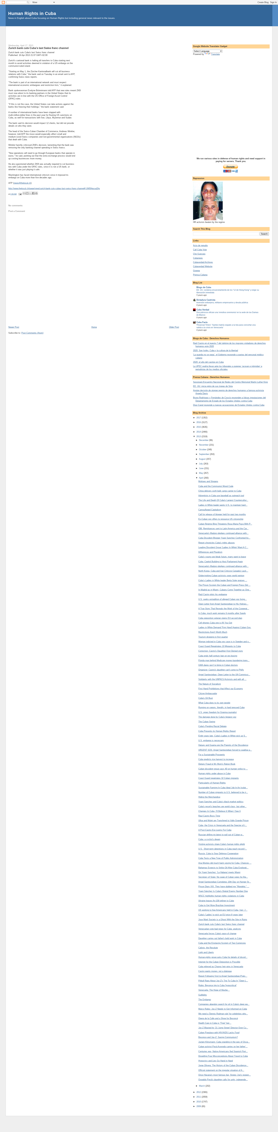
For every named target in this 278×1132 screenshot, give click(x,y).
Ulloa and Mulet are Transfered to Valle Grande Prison (223, 820)
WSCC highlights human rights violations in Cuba (221, 896)
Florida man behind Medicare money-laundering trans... (224, 660)
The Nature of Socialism (209, 684)
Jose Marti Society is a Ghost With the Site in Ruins (222, 919)
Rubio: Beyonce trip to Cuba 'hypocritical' (217, 985)
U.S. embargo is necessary (211, 740)
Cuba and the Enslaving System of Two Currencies (222, 943)
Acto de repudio (200, 245)
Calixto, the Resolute (208, 948)
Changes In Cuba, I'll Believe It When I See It (219, 811)
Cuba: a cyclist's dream (209, 839)
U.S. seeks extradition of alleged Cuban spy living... (222, 599)
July (201, 463)
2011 (199, 1097)
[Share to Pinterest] (36, 193)
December (204, 440)
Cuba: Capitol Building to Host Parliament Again (220, 561)
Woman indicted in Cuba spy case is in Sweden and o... (224, 641)
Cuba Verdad (202, 310)
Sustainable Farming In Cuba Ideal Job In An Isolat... (223, 787)
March (202, 1086)
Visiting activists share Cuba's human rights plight (221, 844)
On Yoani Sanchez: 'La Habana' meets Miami (219, 872)
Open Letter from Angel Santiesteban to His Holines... (223, 604)
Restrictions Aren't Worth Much (212, 632)
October (203, 449)
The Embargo (204, 999)
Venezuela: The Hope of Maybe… (214, 990)
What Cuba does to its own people (214, 703)
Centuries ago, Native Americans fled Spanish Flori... (223, 1051)
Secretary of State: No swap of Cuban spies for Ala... (223, 877)
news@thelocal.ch (22, 183)
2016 (199, 422)
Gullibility (202, 995)
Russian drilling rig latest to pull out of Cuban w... (221, 834)
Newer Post (13, 327)
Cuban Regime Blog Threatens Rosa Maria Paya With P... (225, 524)
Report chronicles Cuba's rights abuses (216, 543)
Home (94, 327)
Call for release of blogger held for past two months (222, 514)
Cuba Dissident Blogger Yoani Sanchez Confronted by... (224, 538)
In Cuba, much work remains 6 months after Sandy (222, 613)
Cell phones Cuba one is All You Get (215, 623)
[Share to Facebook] (33, 193)
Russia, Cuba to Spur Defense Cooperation (218, 853)
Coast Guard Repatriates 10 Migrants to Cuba (219, 646)
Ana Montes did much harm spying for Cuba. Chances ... (224, 863)
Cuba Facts (202, 322)
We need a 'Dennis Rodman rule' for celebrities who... (223, 1014)
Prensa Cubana (200, 275)
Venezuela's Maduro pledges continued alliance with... (223, 533)
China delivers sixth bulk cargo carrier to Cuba (219, 491)
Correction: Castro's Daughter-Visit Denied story (220, 651)
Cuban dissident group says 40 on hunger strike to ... (223, 769)
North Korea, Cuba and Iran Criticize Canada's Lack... (223, 571)
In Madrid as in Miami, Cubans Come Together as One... (224, 590)
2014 (199, 432)
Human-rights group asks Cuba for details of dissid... (222, 957)
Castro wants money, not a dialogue (215, 971)
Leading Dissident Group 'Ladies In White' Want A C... (223, 547)
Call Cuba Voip (200, 249)
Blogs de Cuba (203, 287)
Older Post (174, 327)
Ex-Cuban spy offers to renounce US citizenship (220, 519)
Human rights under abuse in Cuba (214, 773)
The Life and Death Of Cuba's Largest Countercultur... (223, 500)
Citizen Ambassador (207, 693)
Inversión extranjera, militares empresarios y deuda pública (222, 302)
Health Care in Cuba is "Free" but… (214, 1023)
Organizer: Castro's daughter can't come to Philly (221, 670)
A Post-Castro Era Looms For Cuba (214, 830)
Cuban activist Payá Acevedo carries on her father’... (223, 1046)
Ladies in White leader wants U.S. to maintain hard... (222, 505)
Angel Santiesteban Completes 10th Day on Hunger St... (224, 882)
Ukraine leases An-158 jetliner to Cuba (216, 900)
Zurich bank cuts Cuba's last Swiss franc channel (221, 924)
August (202, 459)
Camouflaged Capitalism (209, 510)
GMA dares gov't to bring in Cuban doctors (218, 665)
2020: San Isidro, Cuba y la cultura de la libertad (215, 350)
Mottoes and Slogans (208, 481)
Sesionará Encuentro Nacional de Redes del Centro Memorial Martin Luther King (230, 382)
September (204, 454)
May (201, 473)
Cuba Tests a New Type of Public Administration (220, 858)
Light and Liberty (206, 952)
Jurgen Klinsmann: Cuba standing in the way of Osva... (224, 1042)
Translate (215, 54)
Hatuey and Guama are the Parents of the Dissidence (223, 745)
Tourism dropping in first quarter (213, 637)
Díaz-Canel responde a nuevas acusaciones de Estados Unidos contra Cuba (228, 405)
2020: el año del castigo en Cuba (208, 362)
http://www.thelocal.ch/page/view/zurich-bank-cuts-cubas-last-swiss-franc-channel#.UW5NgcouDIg (54, 188)
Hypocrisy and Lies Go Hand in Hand (215, 1061)
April (201, 478)
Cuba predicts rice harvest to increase (216, 759)
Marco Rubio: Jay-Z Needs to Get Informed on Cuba (222, 1009)
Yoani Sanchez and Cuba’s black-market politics (220, 801)
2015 (199, 427)
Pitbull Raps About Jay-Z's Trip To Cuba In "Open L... (223, 981)
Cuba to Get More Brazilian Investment (216, 905)
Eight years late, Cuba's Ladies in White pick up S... (222, 736)
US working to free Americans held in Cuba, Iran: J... (222, 910)
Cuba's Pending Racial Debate (212, 726)
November (204, 445)
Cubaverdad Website (202, 266)
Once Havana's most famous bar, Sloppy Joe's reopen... (224, 1075)
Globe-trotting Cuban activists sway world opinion (221, 575)
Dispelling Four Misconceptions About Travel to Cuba (223, 1056)
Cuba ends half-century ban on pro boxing (217, 656)
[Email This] (24, 193)
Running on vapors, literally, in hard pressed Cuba (221, 707)
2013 (199, 436)
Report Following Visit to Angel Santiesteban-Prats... (222, 976)
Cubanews (198, 258)
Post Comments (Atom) (32, 333)
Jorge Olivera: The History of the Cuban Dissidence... (223, 1065)
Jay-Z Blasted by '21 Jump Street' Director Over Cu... (223, 1028)
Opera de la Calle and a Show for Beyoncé (218, 1018)
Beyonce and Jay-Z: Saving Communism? (218, 1037)
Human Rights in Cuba (32, 13)
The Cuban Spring (206, 721)
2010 (199, 1101)
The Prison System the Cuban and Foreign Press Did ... (224, 585)
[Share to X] (30, 193)
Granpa (196, 270)
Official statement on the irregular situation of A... (221, 1070)
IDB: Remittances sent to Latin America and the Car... (223, 528)
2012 (199, 1092)
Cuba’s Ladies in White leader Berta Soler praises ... (222, 580)
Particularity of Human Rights (212, 783)
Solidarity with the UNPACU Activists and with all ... (222, 679)
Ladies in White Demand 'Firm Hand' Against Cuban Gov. (224, 627)
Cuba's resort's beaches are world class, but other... (222, 806)
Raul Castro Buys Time (209, 816)
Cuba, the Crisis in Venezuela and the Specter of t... (222, 825)
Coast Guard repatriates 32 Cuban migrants (218, 778)
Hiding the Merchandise (209, 797)
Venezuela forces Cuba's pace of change (217, 933)
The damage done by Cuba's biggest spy (217, 717)
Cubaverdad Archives (203, 262)
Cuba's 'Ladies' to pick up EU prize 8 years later (220, 914)
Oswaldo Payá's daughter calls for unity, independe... (223, 1079)
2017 (199, 417)
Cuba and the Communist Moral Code (215, 486)
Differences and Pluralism (210, 552)
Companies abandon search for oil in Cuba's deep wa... (224, 1004)
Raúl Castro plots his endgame (212, 594)
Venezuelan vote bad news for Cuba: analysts (219, 929)
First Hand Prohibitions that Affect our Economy (220, 688)
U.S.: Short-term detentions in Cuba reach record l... (222, 849)
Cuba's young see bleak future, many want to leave (222, 557)
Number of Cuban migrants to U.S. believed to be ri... (223, 792)
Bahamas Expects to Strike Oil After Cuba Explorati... (223, 867)
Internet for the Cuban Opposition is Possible (219, 962)
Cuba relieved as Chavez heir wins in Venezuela (220, 966)
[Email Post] (20, 194)
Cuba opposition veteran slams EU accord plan (220, 618)
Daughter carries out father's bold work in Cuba (220, 938)
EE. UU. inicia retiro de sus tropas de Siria (213, 386)
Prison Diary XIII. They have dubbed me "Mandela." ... (223, 886)
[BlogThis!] (27, 193)
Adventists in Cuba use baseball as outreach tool (221, 495)
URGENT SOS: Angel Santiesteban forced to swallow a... (225, 750)
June (201, 468)
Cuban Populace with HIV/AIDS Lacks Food (218, 1032)
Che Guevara (199, 254)
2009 (199, 1106)
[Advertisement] (139, 33)
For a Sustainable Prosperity (211, 754)
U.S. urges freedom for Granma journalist (217, 712)
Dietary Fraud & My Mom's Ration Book (216, 764)
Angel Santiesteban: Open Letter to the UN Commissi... (224, 674)
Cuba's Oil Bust (205, 698)
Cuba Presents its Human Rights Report (217, 731)
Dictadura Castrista (205, 300)
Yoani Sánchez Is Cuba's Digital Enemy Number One (223, 891)
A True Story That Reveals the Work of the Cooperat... (223, 608)
